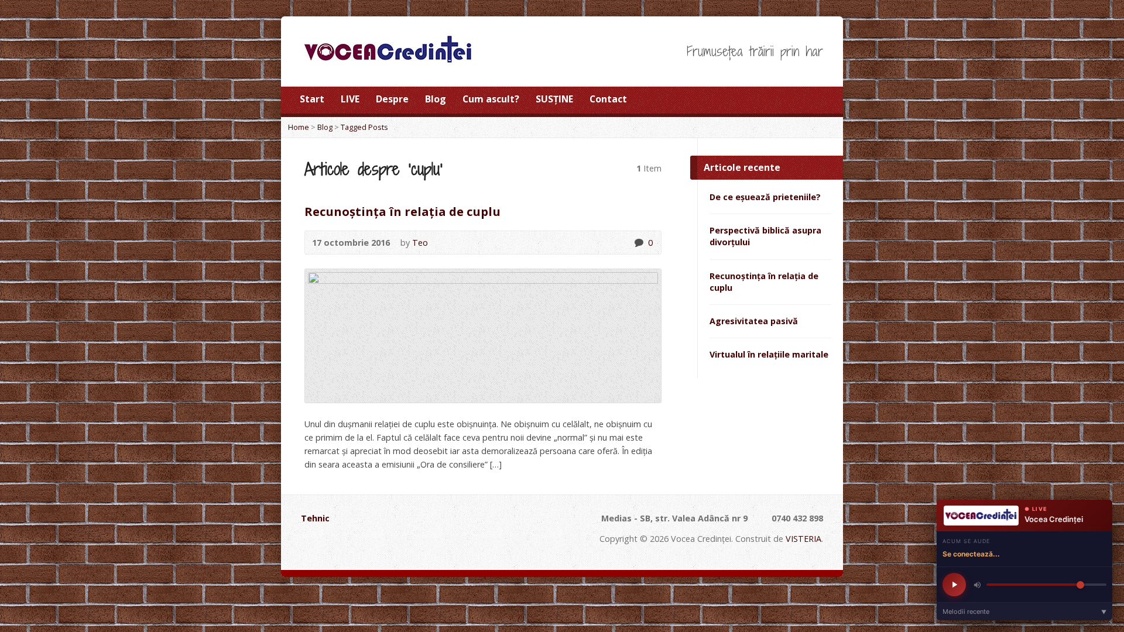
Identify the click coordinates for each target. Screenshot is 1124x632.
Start (312, 98)
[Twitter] (786, 101)
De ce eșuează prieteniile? (765, 196)
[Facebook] (803, 101)
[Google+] (819, 101)
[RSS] (770, 101)
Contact (608, 98)
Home (298, 127)
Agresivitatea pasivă (754, 321)
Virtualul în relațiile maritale (769, 354)
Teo (420, 242)
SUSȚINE (554, 98)
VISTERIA (803, 538)
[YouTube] (402, 543)
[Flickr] (434, 543)
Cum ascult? (490, 98)
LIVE (350, 98)
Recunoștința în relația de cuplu (402, 211)
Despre (392, 98)
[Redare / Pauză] (954, 584)
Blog (435, 98)
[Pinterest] (386, 543)
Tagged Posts (364, 127)
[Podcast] (323, 543)
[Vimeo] (418, 543)
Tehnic (315, 518)
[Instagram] (450, 543)
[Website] (465, 543)
